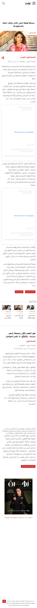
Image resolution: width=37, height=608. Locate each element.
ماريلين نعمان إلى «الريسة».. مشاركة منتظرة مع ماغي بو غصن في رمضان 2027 (6, 317)
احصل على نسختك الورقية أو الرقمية (18, 518)
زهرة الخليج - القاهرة (27, 62)
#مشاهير (32, 311)
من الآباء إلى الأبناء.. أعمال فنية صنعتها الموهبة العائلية (19, 317)
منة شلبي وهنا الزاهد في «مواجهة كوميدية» (30, 317)
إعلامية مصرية (30, 292)
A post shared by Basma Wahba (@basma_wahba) (17, 156)
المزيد (9, 605)
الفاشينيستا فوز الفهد (28, 466)
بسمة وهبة (19, 292)
